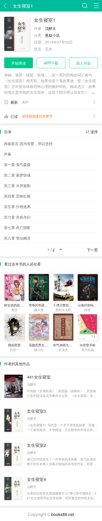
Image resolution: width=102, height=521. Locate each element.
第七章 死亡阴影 (17, 227)
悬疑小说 (52, 35)
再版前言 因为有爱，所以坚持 (28, 143)
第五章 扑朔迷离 (17, 206)
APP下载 (51, 63)
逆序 (94, 132)
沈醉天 (50, 28)
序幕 (7, 154)
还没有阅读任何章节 (37, 116)
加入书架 (83, 63)
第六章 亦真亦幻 (17, 217)
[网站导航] (96, 6)
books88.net (62, 514)
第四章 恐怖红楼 (17, 196)
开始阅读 (18, 63)
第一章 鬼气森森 (17, 164)
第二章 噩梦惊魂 (17, 175)
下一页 (92, 250)
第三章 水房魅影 (17, 185)
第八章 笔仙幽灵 (17, 238)
